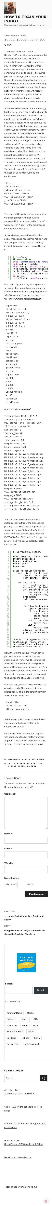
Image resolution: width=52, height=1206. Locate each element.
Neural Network (15, 1031)
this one (32, 58)
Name (8, 833)
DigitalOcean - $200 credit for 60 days (23, 1144)
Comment (10, 794)
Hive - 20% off (11, 1140)
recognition (34, 764)
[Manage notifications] (46, 1201)
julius (12, 764)
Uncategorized (31, 1044)
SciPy (37, 1038)
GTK (35, 1019)
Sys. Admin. (38, 759)
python (21, 764)
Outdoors (11, 1038)
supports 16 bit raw (14, 726)
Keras (25, 1025)
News (31, 1031)
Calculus (11, 1019)
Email (8, 848)
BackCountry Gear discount (18, 1157)
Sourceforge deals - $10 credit (19, 1093)
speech (12, 766)
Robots (26, 759)
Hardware (14, 759)
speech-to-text (27, 766)
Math (36, 1025)
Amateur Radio (14, 1013)
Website (8, 863)
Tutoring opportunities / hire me (20, 1187)
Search (9, 983)
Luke (24, 35)
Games (24, 1019)
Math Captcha (11, 878)
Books (30, 1013)
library (41, 112)
